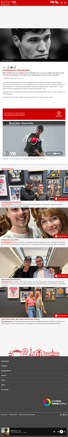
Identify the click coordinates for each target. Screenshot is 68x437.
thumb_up (64, 432)
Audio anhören (61, 198)
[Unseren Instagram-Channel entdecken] (66, 415)
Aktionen (4, 366)
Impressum (4, 414)
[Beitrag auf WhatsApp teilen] (9, 68)
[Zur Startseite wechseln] (5, 3)
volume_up (54, 432)
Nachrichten (5, 361)
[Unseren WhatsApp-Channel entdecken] (61, 415)
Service (3, 375)
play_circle (61, 432)
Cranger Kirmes (6, 370)
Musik (3, 385)
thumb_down (58, 432)
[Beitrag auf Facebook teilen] (12, 68)
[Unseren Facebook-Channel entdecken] (64, 415)
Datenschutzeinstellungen (27, 414)
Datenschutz (13, 414)
